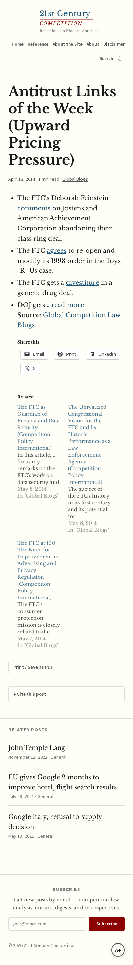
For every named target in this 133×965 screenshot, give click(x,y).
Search (106, 58)
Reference (38, 44)
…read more (65, 305)
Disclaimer (114, 44)
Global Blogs (75, 179)
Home (18, 44)
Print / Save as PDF (33, 667)
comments (33, 208)
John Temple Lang (36, 748)
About (93, 44)
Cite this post (31, 694)
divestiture (82, 282)
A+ (118, 950)
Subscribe (106, 924)
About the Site (68, 44)
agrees (56, 250)
